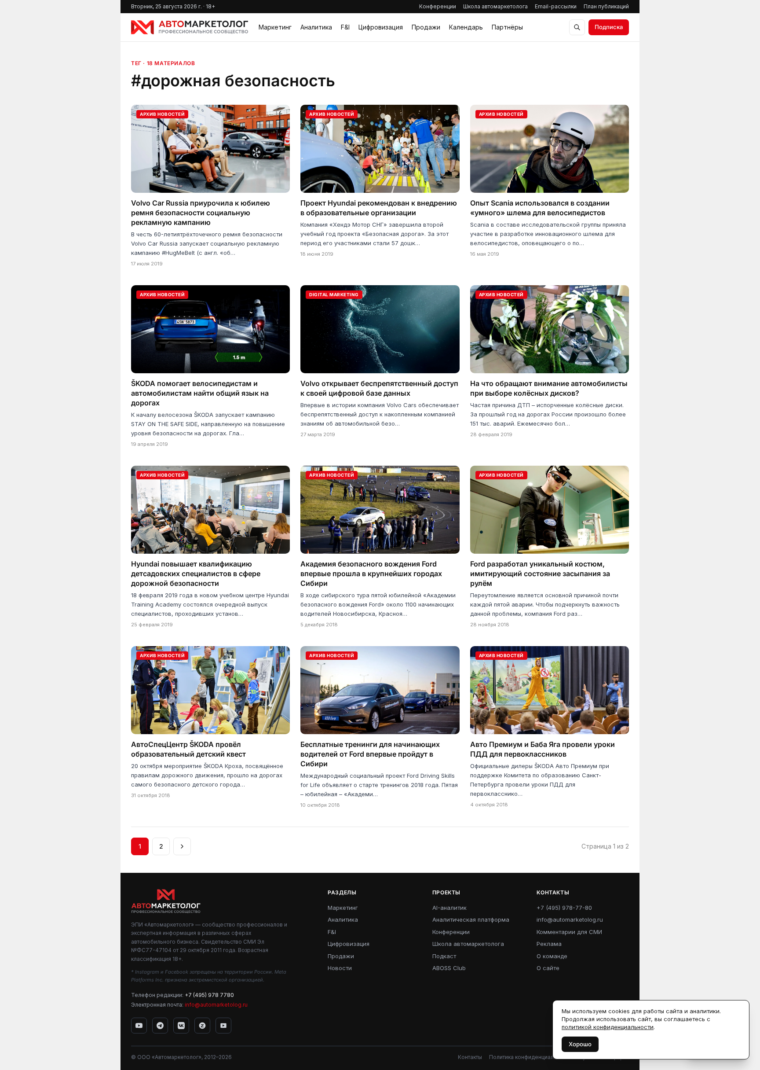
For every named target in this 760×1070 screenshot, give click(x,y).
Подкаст (444, 956)
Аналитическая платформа (470, 919)
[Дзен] (202, 1025)
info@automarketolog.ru (216, 1004)
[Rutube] (223, 1025)
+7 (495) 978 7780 (209, 995)
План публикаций (606, 6)
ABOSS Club (449, 967)
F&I (345, 27)
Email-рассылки (556, 6)
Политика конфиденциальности (530, 1057)
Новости (340, 967)
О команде (552, 956)
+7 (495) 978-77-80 (564, 907)
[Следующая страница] (182, 846)
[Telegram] (160, 1025)
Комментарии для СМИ (569, 931)
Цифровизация (380, 27)
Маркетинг (275, 27)
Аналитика (316, 27)
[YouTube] (139, 1025)
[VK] (181, 1025)
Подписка (609, 26)
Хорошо (580, 1044)
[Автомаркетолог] (189, 27)
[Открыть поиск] (577, 27)
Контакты (470, 1057)
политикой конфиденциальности (608, 1026)
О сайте (548, 967)
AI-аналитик (449, 907)
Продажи (426, 27)
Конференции (437, 6)
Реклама (549, 943)
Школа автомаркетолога (495, 6)
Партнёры (507, 27)
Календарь (466, 27)
